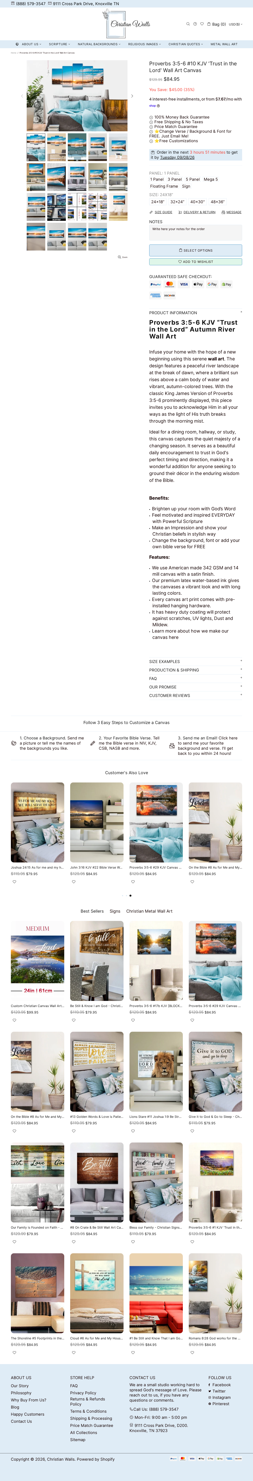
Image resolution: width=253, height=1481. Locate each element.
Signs (115, 911)
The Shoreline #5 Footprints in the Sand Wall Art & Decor (37, 1338)
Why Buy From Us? (28, 1400)
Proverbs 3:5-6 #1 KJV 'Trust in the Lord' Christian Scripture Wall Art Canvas (215, 1227)
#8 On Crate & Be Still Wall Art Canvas (97, 1227)
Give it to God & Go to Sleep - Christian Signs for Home (215, 1117)
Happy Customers (27, 1414)
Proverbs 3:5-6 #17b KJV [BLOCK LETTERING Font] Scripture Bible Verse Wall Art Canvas (156, 1006)
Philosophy (21, 1393)
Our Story (20, 1385)
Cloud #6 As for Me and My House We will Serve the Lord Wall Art (97, 1338)
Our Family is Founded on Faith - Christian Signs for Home (37, 1227)
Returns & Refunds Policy (87, 1402)
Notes (155, 221)
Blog (15, 1407)
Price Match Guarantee (91, 1425)
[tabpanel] (215, 837)
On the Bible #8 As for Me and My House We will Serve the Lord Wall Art (215, 867)
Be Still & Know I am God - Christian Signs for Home (97, 1006)
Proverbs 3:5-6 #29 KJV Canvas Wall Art (156, 867)
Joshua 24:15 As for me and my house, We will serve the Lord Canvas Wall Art (37, 867)
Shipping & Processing (91, 1418)
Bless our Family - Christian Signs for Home (156, 1227)
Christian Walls (126, 24)
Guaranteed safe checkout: (180, 276)
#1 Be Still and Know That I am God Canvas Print (156, 1338)
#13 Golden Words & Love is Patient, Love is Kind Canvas (97, 1117)
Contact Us (21, 1421)
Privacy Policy (83, 1393)
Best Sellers (92, 911)
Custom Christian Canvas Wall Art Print (37, 1006)
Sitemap (77, 1439)
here (173, 637)
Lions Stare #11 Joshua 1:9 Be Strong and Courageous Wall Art (156, 1117)
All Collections (83, 1432)
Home (13, 53)
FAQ (74, 1385)
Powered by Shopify (96, 1459)
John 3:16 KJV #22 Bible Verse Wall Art (97, 867)
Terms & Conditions (88, 1411)
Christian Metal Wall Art (149, 911)
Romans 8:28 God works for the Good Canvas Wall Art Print (215, 1338)
